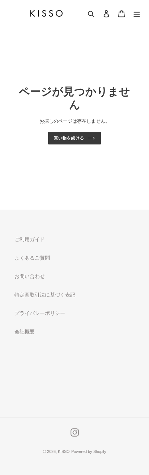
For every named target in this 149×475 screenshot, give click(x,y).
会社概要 (24, 332)
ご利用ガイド (29, 239)
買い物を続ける (69, 138)
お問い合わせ (29, 276)
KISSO (64, 451)
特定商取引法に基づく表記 (44, 295)
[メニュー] (136, 13)
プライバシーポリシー (39, 313)
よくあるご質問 (32, 258)
